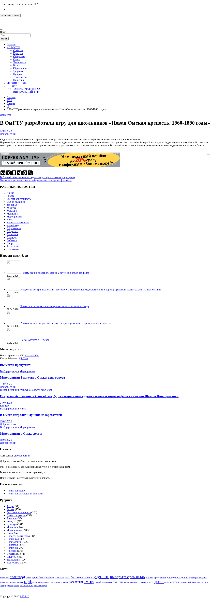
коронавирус (16, 582)
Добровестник (8, 133)
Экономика (19, 62)
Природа (18, 74)
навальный (76, 582)
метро (54, 582)
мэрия (65, 582)
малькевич (46, 582)
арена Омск (38, 577)
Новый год (13, 225)
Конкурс (11, 207)
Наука (10, 219)
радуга (167, 582)
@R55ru (23, 358)
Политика (18, 80)
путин (159, 581)
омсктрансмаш (130, 582)
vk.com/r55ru (32, 355)
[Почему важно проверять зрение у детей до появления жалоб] (13, 272)
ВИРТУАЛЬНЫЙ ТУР (26, 91)
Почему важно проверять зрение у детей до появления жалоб (55, 272)
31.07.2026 (6, 384)
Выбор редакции (16, 201)
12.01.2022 (6, 131)
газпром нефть (134, 577)
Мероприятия (14, 216)
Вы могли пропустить (15, 365)
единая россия (195, 577)
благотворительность (83, 577)
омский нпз (116, 582)
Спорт (16, 59)
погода (141, 582)
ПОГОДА (12, 85)
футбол (10, 585)
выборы (116, 577)
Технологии (20, 77)
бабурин (60, 577)
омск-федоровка (102, 582)
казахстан (4, 582)
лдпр (34, 582)
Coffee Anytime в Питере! (34, 339)
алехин (28, 577)
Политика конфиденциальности (25, 493)
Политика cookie (16, 490)
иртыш (204, 577)
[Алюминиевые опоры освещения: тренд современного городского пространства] (13, 323)
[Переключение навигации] (1, 29)
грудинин (160, 577)
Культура (18, 53)
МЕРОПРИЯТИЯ (17, 83)
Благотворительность (19, 198)
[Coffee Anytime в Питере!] (13, 339)
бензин (67, 577)
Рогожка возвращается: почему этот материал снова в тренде (54, 306)
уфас (198, 582)
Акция (10, 192)
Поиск (3, 32)
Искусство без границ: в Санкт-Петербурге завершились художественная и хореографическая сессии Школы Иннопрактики (90, 289)
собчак (175, 582)
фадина (204, 582)
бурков (102, 576)
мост (59, 582)
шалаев (16, 585)
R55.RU (4, 405)
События (18, 50)
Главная (11, 44)
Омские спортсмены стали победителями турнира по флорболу (36, 180)
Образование (20, 68)
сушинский (186, 582)
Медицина (12, 213)
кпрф (28, 582)
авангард (17, 576)
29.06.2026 (6, 421)
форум (3, 585)
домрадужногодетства (177, 577)
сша (194, 582)
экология (29, 585)
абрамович (4, 577)
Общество (19, 56)
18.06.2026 (6, 439)
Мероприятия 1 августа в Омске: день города (32, 377)
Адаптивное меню (10, 15)
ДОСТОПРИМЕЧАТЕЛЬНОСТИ (26, 88)
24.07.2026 (6, 402)
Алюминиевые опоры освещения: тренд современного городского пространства (65, 323)
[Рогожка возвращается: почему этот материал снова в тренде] (13, 306)
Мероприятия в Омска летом (21, 433)
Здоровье (18, 71)
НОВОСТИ (13, 47)
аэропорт (51, 577)
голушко (149, 577)
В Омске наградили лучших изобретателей (31, 415)
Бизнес (17, 65)
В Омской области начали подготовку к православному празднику (37, 177)
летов (39, 582)
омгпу (89, 581)
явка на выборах (40, 585)
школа (22, 586)
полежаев (148, 582)
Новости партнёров (18, 222)
